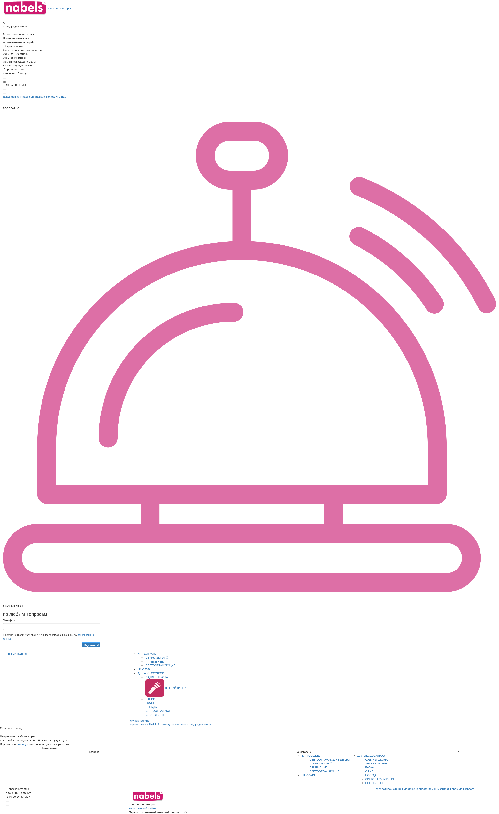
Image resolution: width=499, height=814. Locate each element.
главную (23, 744)
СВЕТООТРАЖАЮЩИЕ (160, 665)
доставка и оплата (43, 96)
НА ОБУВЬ (144, 669)
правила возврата (463, 789)
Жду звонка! (91, 645)
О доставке (179, 724)
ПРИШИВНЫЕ (154, 661)
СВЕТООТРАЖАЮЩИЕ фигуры (330, 759)
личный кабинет (17, 653)
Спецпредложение (199, 724)
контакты (445, 789)
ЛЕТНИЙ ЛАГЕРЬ (175, 688)
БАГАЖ (150, 699)
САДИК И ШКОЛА (156, 677)
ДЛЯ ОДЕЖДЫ (146, 653)
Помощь (165, 724)
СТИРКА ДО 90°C (156, 657)
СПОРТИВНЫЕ (155, 715)
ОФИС (149, 703)
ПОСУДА (151, 707)
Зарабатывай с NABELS (144, 724)
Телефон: (9, 620)
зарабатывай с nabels (17, 96)
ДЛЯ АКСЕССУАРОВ (150, 673)
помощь (61, 96)
